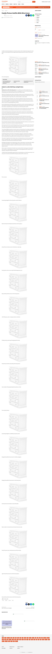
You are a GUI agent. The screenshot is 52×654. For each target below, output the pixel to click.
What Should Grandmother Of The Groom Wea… (44, 108)
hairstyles (48, 637)
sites (38, 639)
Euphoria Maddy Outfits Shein (43, 92)
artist (2, 637)
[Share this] (26, 15)
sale (29, 639)
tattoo (49, 639)
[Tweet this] (29, 15)
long (7, 639)
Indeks (18, 648)
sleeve (43, 639)
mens (12, 639)
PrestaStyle (5, 1)
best (15, 637)
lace (5, 639)
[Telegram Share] (31, 15)
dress (38, 22)
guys (39, 637)
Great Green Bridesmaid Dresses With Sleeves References (7, 82)
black (18, 637)
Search (34, 1)
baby (11, 637)
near (15, 639)
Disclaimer (3, 648)
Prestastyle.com (30, 652)
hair (41, 637)
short (34, 639)
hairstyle (44, 637)
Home (3, 646)
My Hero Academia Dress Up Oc (44, 96)
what (9, 641)
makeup (10, 639)
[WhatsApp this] (33, 15)
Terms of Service (20, 646)
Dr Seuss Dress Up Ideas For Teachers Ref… (44, 100)
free (35, 637)
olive (3, 600)
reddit (27, 639)
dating (38, 19)
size (40, 639)
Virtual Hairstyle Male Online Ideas (44, 104)
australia (8, 637)
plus (24, 639)
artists (38, 20)
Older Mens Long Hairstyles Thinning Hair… (43, 70)
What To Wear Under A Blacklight (7, 608)
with (12, 600)
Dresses (40, 106)
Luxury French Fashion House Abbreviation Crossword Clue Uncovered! (7, 627)
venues (3, 641)
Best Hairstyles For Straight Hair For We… (42, 62)
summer (46, 639)
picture (10, 600)
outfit (20, 639)
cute (22, 637)
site (36, 639)
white (11, 641)
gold (37, 637)
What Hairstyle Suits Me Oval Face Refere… (44, 73)
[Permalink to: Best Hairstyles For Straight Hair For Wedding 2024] (42, 51)
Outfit (36, 27)
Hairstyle (36, 61)
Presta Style (23, 652)
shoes (32, 639)
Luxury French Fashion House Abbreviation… (44, 36)
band (13, 637)
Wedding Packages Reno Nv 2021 (34, 7)
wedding (38, 15)
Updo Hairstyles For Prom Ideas (44, 65)
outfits (6, 600)
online (17, 639)
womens (16, 641)
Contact (11, 648)
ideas (3, 639)
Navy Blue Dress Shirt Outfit (30, 608)
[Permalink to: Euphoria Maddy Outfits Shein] (42, 85)
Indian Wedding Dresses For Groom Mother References (16, 7)
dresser (30, 637)
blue (20, 637)
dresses (38, 17)
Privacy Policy (12, 646)
